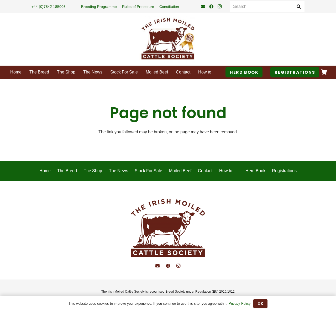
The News (118, 170)
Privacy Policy (240, 303)
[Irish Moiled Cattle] (168, 229)
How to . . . (229, 170)
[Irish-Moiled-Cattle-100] (168, 39)
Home (45, 170)
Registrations (284, 170)
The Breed (67, 170)
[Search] (298, 7)
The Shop (93, 170)
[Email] (203, 6)
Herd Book (255, 170)
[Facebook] (211, 6)
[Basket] (324, 72)
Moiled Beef (180, 170)
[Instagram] (220, 6)
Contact (205, 170)
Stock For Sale (148, 170)
